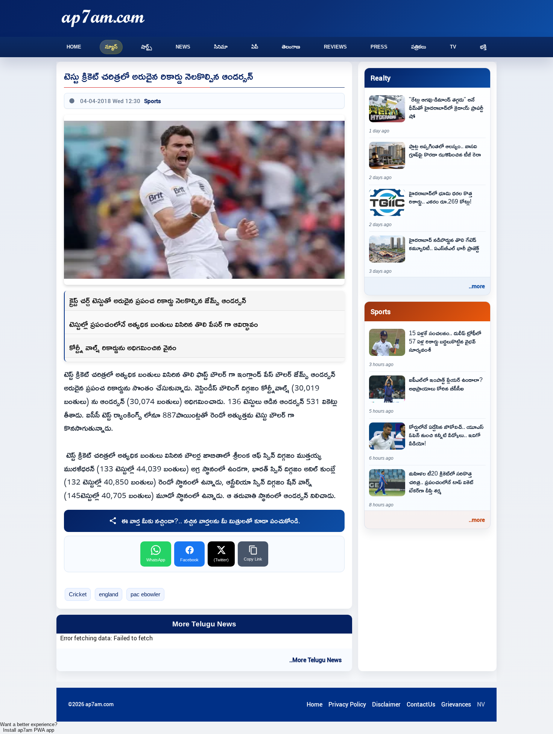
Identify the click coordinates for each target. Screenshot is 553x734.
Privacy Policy (347, 704)
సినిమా (221, 47)
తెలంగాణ (291, 47)
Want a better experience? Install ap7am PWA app (28, 727)
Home (74, 47)
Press (379, 47)
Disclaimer (386, 704)
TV (453, 47)
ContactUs (421, 704)
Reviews (335, 47)
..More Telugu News (315, 660)
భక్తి (483, 47)
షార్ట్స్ (146, 47)
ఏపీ (254, 47)
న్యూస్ (111, 47)
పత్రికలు (418, 47)
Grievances (456, 704)
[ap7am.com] (103, 18)
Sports (152, 101)
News (183, 47)
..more (477, 286)
